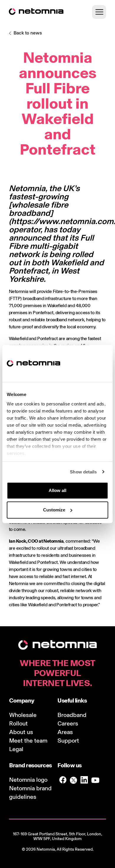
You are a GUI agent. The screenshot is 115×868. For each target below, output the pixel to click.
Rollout (18, 723)
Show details (83, 471)
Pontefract (28, 271)
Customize (54, 509)
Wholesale (23, 714)
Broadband (72, 714)
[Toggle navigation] (99, 12)
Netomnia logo (28, 779)
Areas (65, 732)
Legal (16, 749)
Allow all (57, 490)
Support (68, 740)
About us (21, 732)
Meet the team (28, 740)
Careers (68, 723)
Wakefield (69, 262)
